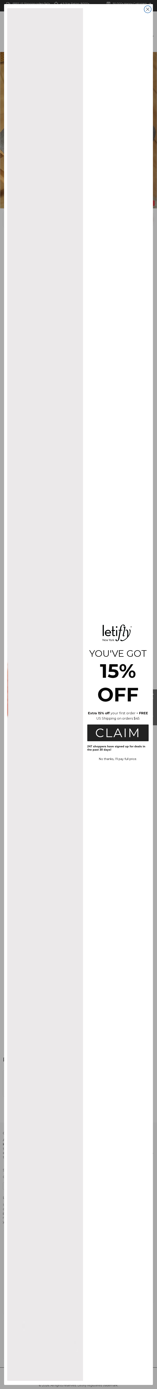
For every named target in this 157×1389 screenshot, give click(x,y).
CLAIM (118, 732)
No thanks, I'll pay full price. (118, 759)
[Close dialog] (147, 9)
